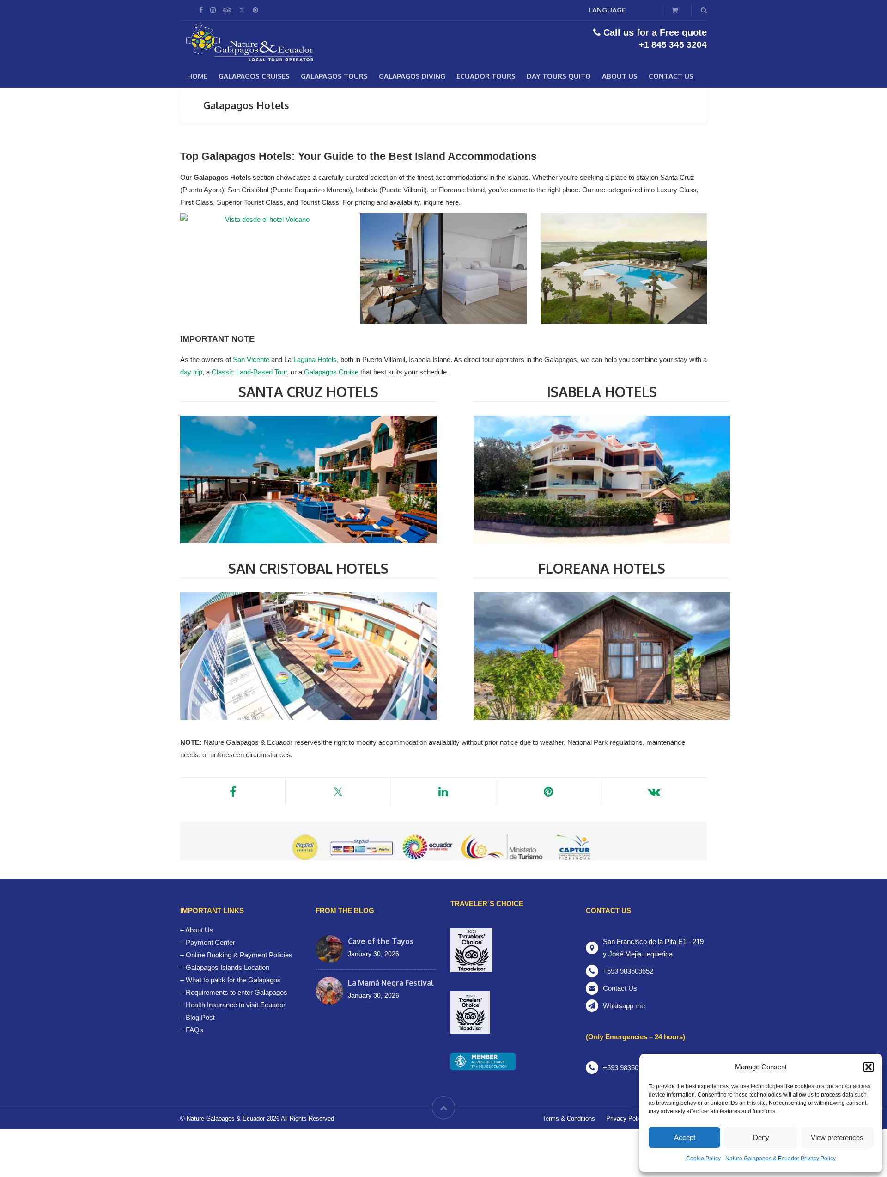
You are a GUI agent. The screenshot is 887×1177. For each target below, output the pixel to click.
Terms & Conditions (568, 1118)
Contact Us (671, 76)
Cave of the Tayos (380, 941)
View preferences (837, 1137)
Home (197, 76)
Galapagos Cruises (254, 76)
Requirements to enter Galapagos (236, 992)
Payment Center (210, 942)
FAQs (194, 1030)
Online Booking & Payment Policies (239, 955)
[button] (868, 1067)
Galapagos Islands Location (227, 967)
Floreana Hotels (601, 568)
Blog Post (200, 1017)
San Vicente (251, 359)
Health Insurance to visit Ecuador (236, 1005)
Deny (761, 1137)
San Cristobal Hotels (308, 568)
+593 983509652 (628, 971)
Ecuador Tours (486, 76)
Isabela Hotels (602, 391)
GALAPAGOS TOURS (334, 76)
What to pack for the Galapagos (233, 980)
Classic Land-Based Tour (249, 372)
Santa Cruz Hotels (308, 391)
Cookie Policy (703, 1158)
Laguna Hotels (315, 359)
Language (607, 10)
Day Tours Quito (559, 76)
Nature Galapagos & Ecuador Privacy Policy (780, 1158)
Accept (684, 1137)
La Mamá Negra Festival (391, 982)
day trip (191, 372)
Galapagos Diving (412, 76)
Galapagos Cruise (331, 372)
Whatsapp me (624, 1006)
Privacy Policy (625, 1118)
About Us (620, 76)
